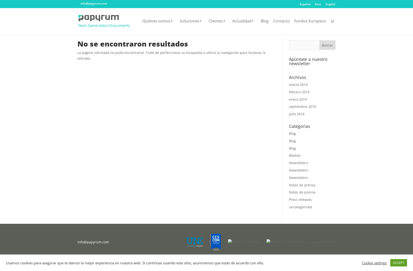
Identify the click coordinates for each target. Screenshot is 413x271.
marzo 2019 (298, 84)
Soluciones (189, 21)
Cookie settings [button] (374, 263)
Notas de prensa (302, 185)
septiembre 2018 (302, 106)
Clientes (216, 21)
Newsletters (298, 163)
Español (305, 4)
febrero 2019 (299, 92)
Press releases (300, 199)
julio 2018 (296, 114)
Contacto (281, 21)
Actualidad (241, 21)
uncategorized (300, 207)
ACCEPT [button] (398, 263)
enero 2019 (298, 99)
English (331, 4)
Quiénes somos (156, 21)
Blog (265, 21)
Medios (295, 155)
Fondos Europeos (310, 21)
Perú (318, 4)
